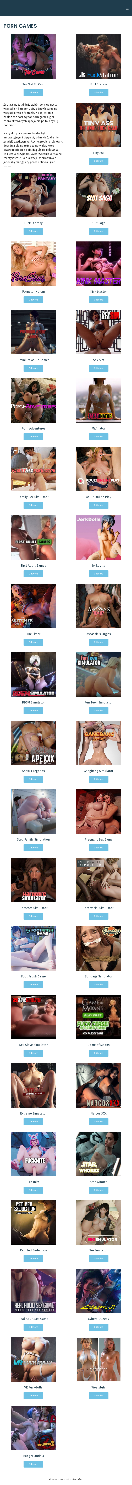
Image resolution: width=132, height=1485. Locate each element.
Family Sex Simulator (33, 497)
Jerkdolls (98, 565)
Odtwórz (33, 92)
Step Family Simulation (33, 839)
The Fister (33, 634)
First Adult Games (33, 565)
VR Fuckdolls (33, 1387)
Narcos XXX (99, 1113)
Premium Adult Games (33, 360)
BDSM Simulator (33, 702)
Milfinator (98, 428)
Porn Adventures (33, 428)
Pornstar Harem (33, 291)
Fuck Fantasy (33, 223)
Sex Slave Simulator (33, 1045)
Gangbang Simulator (98, 771)
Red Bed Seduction (33, 1250)
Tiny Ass (98, 153)
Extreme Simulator (33, 1113)
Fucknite (34, 1182)
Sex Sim (98, 360)
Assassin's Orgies (98, 634)
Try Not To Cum (34, 84)
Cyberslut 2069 (98, 1319)
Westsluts (98, 1387)
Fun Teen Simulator (99, 702)
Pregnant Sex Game (99, 839)
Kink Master (98, 291)
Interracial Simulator (98, 908)
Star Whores (98, 1182)
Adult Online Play (98, 497)
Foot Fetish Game (33, 976)
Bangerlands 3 (33, 1456)
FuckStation (98, 84)
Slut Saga (98, 223)
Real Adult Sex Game (33, 1319)
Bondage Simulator (98, 976)
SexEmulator (98, 1250)
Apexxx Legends (33, 771)
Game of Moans (99, 1045)
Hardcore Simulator (33, 908)
